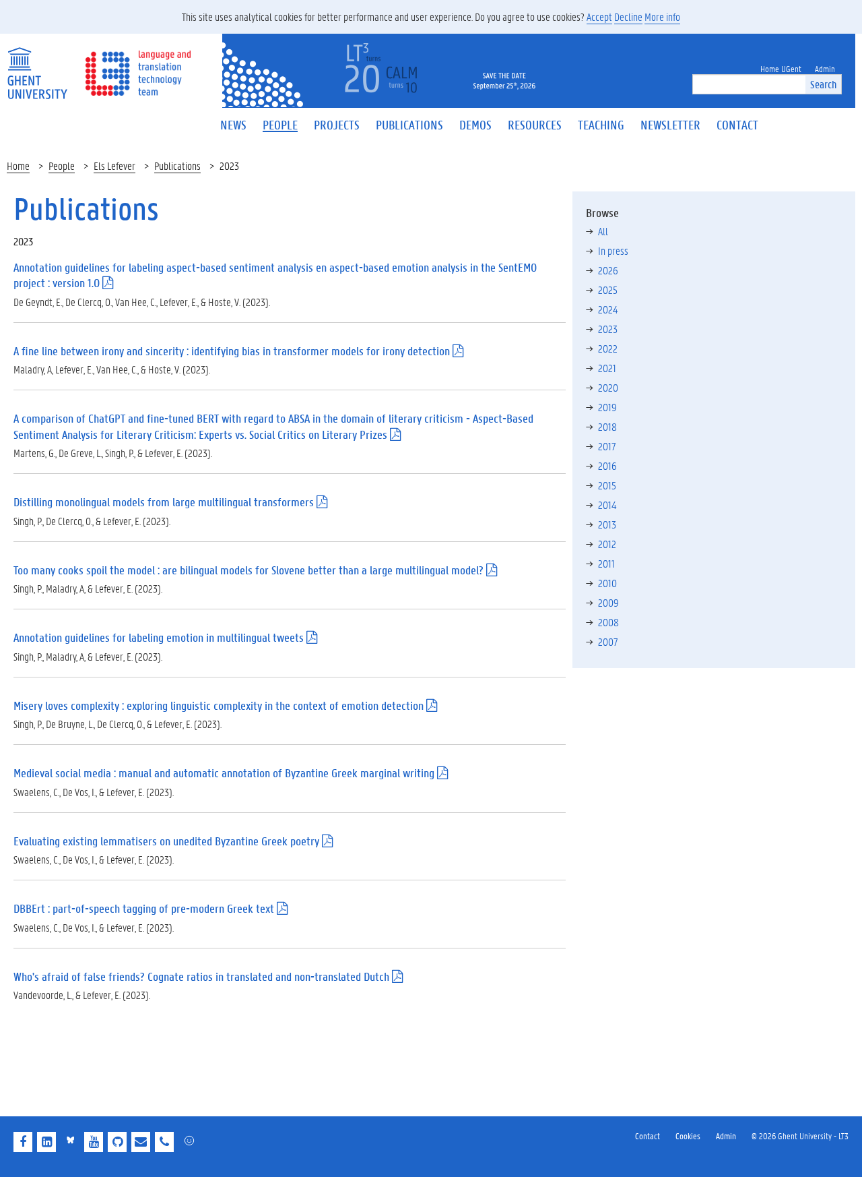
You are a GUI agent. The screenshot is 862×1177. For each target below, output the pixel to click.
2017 (607, 446)
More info (662, 16)
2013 (607, 524)
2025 (608, 289)
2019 (607, 407)
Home (18, 165)
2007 (608, 641)
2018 (607, 426)
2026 (608, 270)
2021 (607, 368)
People (61, 165)
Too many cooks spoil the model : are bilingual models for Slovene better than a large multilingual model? (248, 570)
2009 (608, 602)
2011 (606, 563)
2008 (608, 622)
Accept (599, 16)
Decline (628, 16)
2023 (608, 329)
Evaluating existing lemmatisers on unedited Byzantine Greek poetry (166, 841)
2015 (607, 485)
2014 (607, 504)
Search (823, 84)
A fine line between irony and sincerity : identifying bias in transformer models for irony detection (231, 351)
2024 (608, 309)
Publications (177, 165)
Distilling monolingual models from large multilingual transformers (163, 502)
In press (613, 250)
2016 (607, 465)
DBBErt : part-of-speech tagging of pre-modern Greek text (143, 908)
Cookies (687, 1135)
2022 (608, 348)
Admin (726, 1135)
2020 (608, 387)
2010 (607, 583)
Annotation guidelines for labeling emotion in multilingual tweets (158, 637)
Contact (647, 1135)
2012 (607, 544)
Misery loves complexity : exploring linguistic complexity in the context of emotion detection (218, 705)
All (603, 231)
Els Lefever (114, 165)
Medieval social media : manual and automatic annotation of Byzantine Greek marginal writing (223, 773)
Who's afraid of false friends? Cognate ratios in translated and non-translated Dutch (201, 976)
